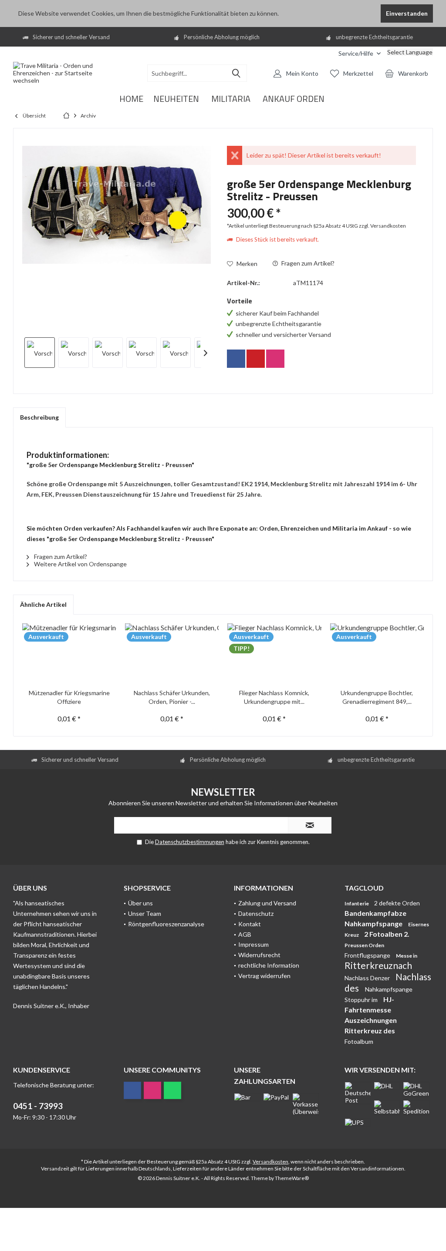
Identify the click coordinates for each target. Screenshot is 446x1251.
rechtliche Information (268, 965)
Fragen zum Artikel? (307, 263)
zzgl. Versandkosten (382, 225)
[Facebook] (236, 359)
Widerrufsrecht (259, 954)
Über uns (140, 903)
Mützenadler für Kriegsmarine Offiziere (69, 697)
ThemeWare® (292, 1178)
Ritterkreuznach (378, 965)
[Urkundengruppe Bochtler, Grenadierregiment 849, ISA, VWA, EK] (377, 653)
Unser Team (144, 913)
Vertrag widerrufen (264, 975)
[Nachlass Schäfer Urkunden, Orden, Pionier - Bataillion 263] (172, 653)
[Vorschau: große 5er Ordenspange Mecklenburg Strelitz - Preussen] (39, 352)
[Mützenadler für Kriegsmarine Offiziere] (69, 653)
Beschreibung (39, 417)
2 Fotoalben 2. (386, 934)
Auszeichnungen (371, 1020)
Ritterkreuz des (370, 1030)
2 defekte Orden (397, 903)
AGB (244, 934)
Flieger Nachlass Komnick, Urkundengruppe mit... (274, 697)
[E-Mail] (256, 359)
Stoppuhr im (362, 999)
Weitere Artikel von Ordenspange (80, 564)
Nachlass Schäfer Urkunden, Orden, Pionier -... (172, 697)
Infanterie (357, 903)
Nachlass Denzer (368, 978)
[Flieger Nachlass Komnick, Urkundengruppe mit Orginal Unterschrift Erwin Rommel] (274, 653)
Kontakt (249, 924)
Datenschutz (256, 913)
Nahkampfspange (374, 923)
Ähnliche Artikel (43, 604)
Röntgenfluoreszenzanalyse (166, 924)
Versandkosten (270, 1161)
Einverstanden (407, 13)
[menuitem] (325, 53)
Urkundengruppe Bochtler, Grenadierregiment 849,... (377, 697)
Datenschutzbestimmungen (189, 841)
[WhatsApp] (172, 1090)
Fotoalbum (359, 1041)
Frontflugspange (368, 955)
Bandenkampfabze (375, 913)
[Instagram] (275, 359)
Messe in (406, 955)
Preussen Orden (364, 945)
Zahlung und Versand (267, 903)
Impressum (253, 944)
